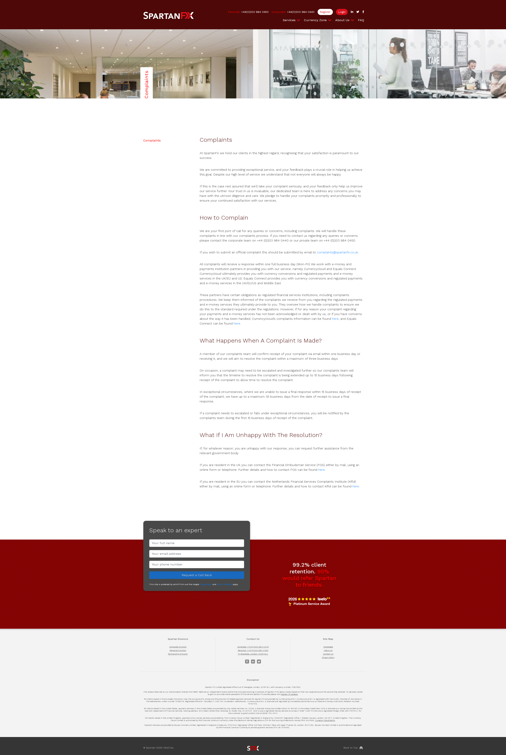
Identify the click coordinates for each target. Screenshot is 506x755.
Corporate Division (178, 647)
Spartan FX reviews (289, 694)
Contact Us (328, 654)
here (335, 319)
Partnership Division (178, 654)
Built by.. (169, 747)
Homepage (328, 647)
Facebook (247, 661)
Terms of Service (224, 584)
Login (342, 11)
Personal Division (178, 650)
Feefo (309, 601)
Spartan (168, 15)
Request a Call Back (197, 575)
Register (325, 11)
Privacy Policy (206, 584)
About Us (342, 20)
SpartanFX (253, 748)
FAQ (361, 20)
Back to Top (351, 747)
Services (289, 20)
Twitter (259, 661)
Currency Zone (315, 20)
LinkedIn (253, 661)
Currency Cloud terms (325, 720)
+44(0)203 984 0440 (293, 11)
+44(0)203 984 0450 (248, 11)
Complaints (152, 140)
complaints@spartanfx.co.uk (337, 252)
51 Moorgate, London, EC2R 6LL (253, 654)
